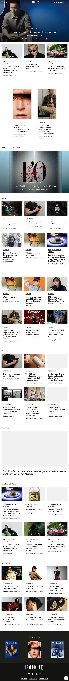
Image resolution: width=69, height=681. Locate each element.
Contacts (24, 678)
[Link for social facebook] (32, 674)
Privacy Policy (33, 678)
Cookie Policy (43, 678)
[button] (65, 650)
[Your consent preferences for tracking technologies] (66, 678)
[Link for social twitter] (29, 674)
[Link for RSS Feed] (40, 674)
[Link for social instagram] (36, 674)
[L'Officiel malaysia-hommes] (34, 2)
